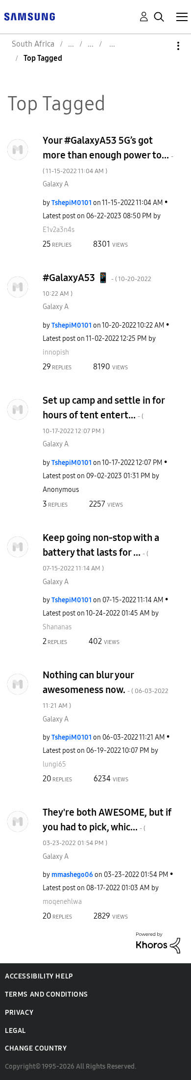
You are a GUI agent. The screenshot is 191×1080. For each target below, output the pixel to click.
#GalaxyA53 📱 (97, 285)
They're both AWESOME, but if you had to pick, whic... (107, 826)
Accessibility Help (39, 976)
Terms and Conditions (46, 994)
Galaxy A (56, 184)
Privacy (19, 1012)
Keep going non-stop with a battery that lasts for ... (101, 552)
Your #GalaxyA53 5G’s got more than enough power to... (108, 154)
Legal (15, 1031)
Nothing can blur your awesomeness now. (105, 689)
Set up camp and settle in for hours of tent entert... (104, 414)
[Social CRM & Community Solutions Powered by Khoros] (158, 942)
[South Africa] (29, 16)
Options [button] (161, 45)
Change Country (36, 1048)
